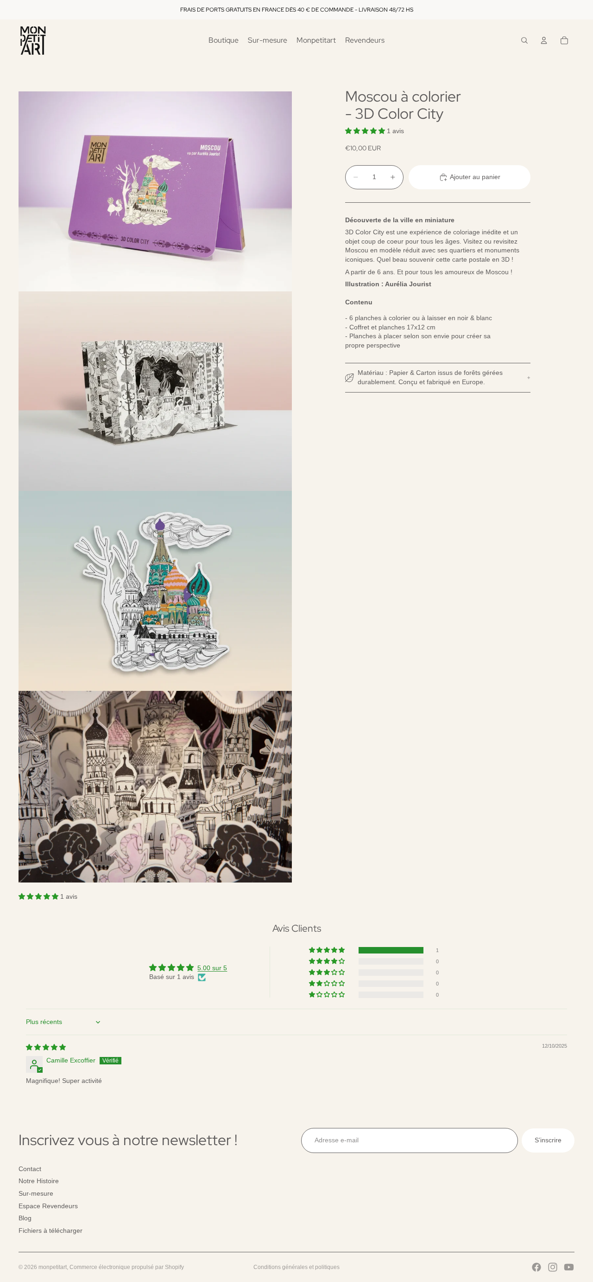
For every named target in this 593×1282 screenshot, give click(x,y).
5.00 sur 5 (212, 968)
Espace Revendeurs (48, 1206)
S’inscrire (548, 1140)
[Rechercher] (524, 40)
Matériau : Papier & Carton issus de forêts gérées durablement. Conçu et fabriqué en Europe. (430, 377)
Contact (30, 1168)
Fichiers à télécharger (50, 1230)
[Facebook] (536, 1267)
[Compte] (544, 40)
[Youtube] (568, 1267)
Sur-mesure (36, 1193)
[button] (366, 131)
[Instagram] (552, 1267)
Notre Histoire (39, 1181)
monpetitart (52, 1267)
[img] (46, 1047)
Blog (25, 1218)
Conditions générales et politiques (296, 1267)
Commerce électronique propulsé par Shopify (126, 1267)
